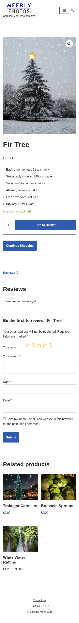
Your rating (10, 347)
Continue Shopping (20, 245)
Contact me (39, 600)
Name (8, 381)
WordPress (52, 619)
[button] (69, 43)
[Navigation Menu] (64, 10)
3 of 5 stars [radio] (39, 345)
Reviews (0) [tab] (11, 272)
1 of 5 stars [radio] (27, 345)
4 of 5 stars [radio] (44, 345)
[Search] (72, 10)
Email (8, 400)
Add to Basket (45, 225)
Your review (12, 356)
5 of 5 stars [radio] (50, 345)
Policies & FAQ (40, 605)
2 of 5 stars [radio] (33, 345)
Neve (22, 619)
